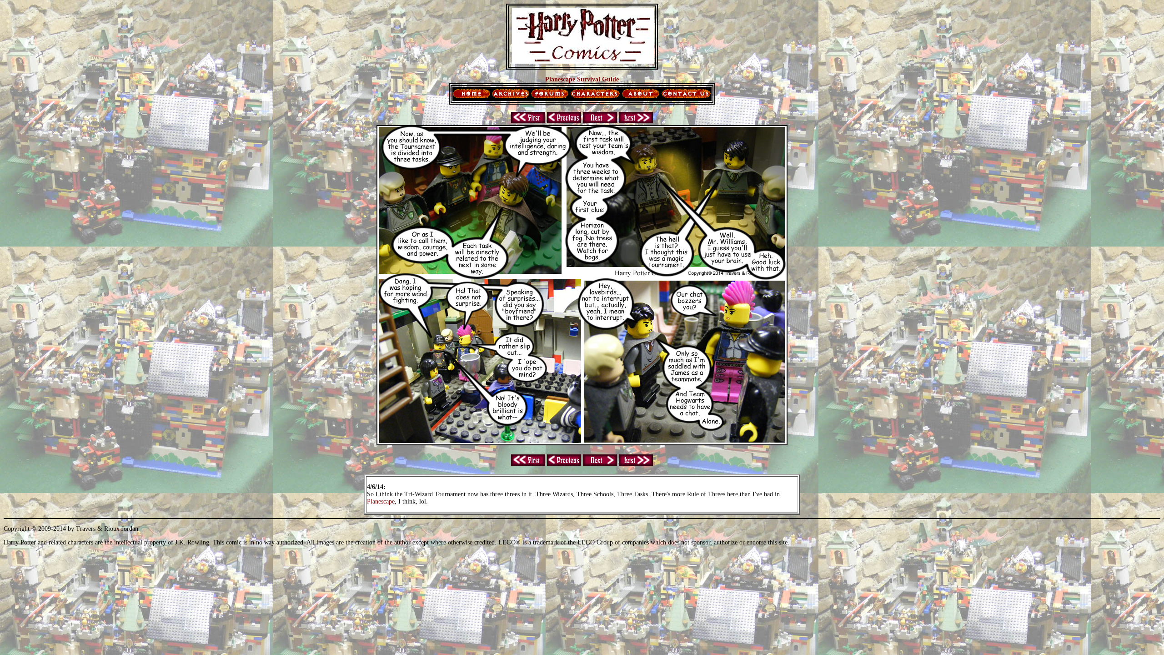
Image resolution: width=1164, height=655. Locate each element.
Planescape (381, 501)
